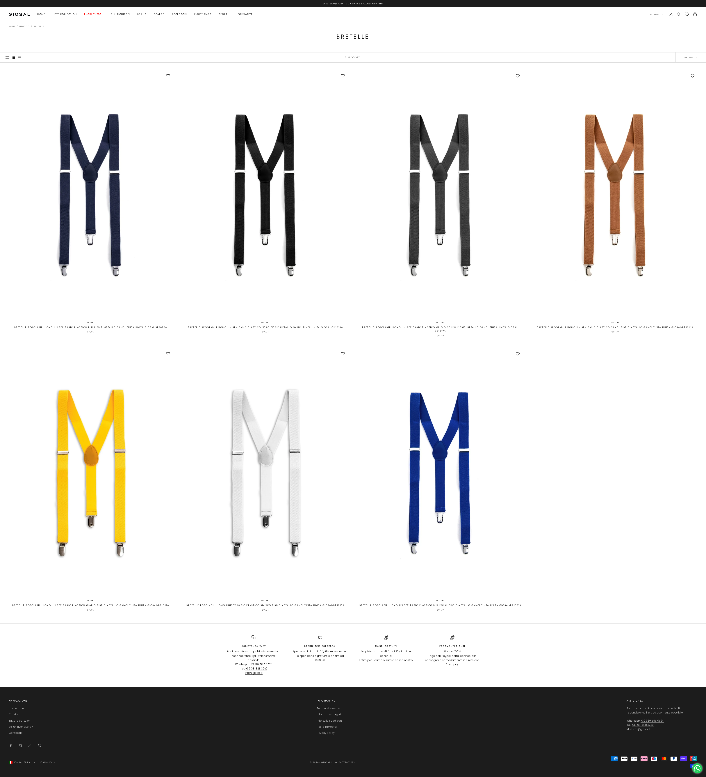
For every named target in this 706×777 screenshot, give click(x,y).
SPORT (223, 14)
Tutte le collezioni (20, 721)
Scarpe (159, 14)
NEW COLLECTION (65, 14)
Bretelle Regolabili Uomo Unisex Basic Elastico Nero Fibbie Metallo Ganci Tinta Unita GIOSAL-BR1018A (265, 327)
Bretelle (39, 26)
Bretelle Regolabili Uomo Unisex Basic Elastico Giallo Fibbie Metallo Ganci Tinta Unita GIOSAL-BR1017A (90, 605)
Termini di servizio (328, 708)
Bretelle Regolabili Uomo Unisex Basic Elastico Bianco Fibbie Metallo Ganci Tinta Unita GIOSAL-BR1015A (265, 605)
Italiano (653, 14)
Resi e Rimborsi (327, 727)
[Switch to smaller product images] (13, 57)
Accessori (179, 14)
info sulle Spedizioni (329, 721)
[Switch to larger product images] (7, 57)
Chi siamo (15, 714)
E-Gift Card (202, 14)
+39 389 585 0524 (260, 664)
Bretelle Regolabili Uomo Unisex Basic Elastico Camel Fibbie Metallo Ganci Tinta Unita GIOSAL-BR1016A (615, 327)
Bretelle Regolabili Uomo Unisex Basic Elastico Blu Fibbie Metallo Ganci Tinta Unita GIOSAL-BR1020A (90, 327)
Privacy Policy (326, 733)
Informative (244, 14)
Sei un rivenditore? (21, 727)
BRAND (142, 14)
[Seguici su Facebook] (11, 746)
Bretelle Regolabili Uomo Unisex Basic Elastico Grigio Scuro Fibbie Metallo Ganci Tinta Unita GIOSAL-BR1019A (440, 329)
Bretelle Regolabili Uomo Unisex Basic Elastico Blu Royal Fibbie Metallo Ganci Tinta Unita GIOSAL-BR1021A (440, 605)
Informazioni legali (329, 714)
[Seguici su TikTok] (30, 746)
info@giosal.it (254, 673)
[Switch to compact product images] (19, 57)
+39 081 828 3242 (256, 668)
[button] (687, 14)
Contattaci (16, 733)
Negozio (24, 26)
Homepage (16, 708)
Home (41, 14)
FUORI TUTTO (93, 14)
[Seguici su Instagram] (20, 746)
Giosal (91, 322)
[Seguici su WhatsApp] (39, 746)
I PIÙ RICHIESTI (119, 14)
